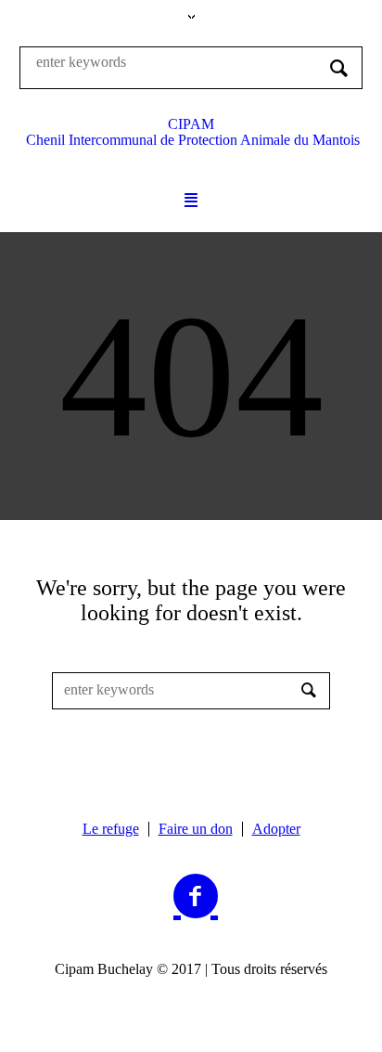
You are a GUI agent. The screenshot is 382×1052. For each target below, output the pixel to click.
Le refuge (111, 829)
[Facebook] (195, 897)
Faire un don (196, 829)
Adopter (276, 829)
